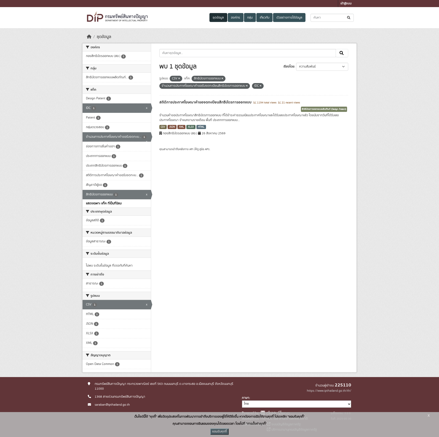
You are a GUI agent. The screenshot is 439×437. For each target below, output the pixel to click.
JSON (172, 127)
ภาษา (245, 398)
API (191, 149)
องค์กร (235, 17)
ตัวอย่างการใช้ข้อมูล (289, 17)
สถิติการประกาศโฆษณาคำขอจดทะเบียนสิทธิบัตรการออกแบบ (205, 102)
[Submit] (349, 18)
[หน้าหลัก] (89, 37)
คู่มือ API (204, 149)
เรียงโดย (289, 66)
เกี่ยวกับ (264, 17)
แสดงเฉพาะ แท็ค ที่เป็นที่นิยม (104, 203)
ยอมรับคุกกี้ (219, 431)
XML (181, 127)
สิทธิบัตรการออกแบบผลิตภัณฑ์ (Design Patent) (324, 109)
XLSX (191, 127)
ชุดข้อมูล (218, 17)
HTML (201, 127)
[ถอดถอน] (179, 79)
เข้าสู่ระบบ (346, 3)
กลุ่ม (250, 17)
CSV (163, 127)
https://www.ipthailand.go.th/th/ (329, 390)
